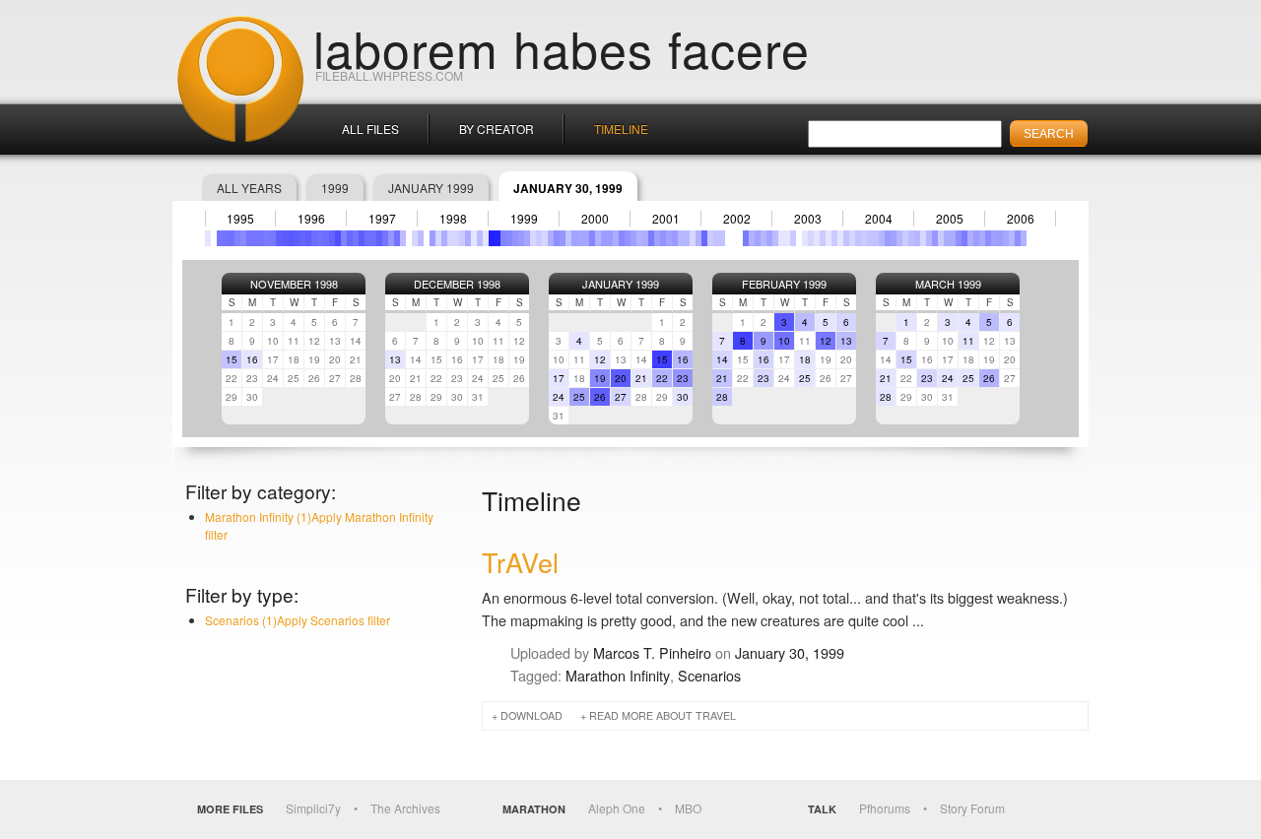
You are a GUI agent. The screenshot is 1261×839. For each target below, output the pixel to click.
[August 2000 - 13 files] (604, 238)
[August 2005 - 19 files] (959, 238)
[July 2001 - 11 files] (669, 238)
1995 (240, 218)
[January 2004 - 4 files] (846, 238)
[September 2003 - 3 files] (823, 238)
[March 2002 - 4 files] (716, 238)
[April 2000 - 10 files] (580, 238)
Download (531, 715)
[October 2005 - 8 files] (970, 238)
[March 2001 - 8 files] (645, 238)
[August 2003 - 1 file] (817, 238)
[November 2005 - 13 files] (976, 238)
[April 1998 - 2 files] (438, 238)
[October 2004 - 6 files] (899, 238)
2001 (666, 218)
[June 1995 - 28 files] (237, 238)
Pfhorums (884, 808)
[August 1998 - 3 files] (462, 238)
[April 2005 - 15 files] (935, 238)
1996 (311, 218)
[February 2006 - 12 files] (994, 238)
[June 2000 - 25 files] (592, 238)
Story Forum (972, 808)
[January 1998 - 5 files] (421, 238)
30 (683, 397)
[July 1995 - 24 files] (243, 238)
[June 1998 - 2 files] (450, 238)
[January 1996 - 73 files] (279, 238)
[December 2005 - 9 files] (982, 238)
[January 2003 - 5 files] (775, 238)
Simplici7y (313, 808)
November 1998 (294, 283)
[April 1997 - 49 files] (367, 238)
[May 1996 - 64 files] (302, 238)
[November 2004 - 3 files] (905, 238)
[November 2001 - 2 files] (693, 238)
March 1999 (948, 283)
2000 (595, 218)
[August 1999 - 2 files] (533, 238)
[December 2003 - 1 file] (840, 238)
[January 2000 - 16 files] (562, 238)
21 (641, 378)
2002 (737, 218)
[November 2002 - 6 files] (763, 238)
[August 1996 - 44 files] (320, 238)
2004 (879, 218)
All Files (370, 128)
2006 (1020, 218)
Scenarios (709, 675)
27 (621, 397)
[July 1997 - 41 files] (385, 238)
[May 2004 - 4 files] (870, 238)
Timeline (621, 128)
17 (558, 378)
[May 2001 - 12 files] (657, 238)
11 (968, 341)
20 (621, 378)
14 (722, 359)
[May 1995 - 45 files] (231, 238)
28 (722, 397)
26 (600, 397)
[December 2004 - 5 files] (911, 238)
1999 (335, 187)
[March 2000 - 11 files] (574, 238)
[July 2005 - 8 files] (953, 238)
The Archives (405, 808)
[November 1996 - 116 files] (338, 238)
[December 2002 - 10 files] (769, 238)
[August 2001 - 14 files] (675, 238)
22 (662, 378)
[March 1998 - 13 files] (432, 238)
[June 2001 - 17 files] (663, 238)
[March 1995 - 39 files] (220, 238)
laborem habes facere (561, 47)
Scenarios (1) (297, 620)
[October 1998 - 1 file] (474, 238)
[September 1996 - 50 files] (326, 238)
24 (558, 397)
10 (784, 341)
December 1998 (457, 283)
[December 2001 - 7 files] (698, 238)
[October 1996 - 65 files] (332, 238)
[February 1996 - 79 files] (285, 238)
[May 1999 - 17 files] (515, 238)
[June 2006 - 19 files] (1018, 238)
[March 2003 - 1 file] (787, 238)
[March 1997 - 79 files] (362, 238)
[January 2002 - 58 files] (704, 238)
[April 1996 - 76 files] (296, 238)
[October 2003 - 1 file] (828, 238)
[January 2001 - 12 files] (633, 238)
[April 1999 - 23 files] (509, 238)
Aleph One (616, 808)
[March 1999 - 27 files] (503, 238)
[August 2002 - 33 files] (746, 238)
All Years (249, 187)
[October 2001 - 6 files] (687, 238)
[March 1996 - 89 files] (291, 238)
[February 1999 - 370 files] (497, 238)
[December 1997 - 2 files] (415, 238)
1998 (453, 218)
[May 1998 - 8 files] (444, 238)
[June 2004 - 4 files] (876, 238)
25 (579, 397)
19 (600, 378)
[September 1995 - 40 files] (255, 238)
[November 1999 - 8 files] (551, 238)
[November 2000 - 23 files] (622, 238)
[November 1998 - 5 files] (480, 238)
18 (805, 359)
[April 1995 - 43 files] (226, 238)
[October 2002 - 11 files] (758, 238)
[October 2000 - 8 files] (616, 238)
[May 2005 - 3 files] (941, 238)
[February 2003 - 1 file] (781, 238)
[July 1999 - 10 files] (527, 238)
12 (600, 359)
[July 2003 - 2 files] (811, 238)
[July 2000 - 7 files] (598, 238)
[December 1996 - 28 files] (344, 238)
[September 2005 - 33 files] (964, 238)
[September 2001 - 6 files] (681, 238)
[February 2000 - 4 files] (568, 238)
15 (231, 359)
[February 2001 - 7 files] (639, 238)
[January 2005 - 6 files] (917, 238)
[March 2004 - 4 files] (858, 238)
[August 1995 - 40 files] (249, 238)
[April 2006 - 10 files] (1006, 238)
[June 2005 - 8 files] (947, 238)
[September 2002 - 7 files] (752, 238)
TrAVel (520, 562)
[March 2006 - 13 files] (1000, 238)
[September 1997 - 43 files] (397, 238)
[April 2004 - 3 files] (864, 238)
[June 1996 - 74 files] (308, 238)
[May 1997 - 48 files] (373, 238)
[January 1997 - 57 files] (350, 238)
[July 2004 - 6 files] (882, 238)
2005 (949, 218)
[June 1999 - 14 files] (521, 238)
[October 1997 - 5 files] (403, 238)
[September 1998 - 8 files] (468, 238)
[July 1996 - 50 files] (314, 238)
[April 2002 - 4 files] (722, 238)
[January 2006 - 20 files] (988, 238)
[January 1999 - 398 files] (492, 238)
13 (395, 359)
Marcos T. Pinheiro (652, 652)
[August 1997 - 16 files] (391, 238)
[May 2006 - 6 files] (1012, 238)
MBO (688, 808)
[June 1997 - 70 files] (379, 238)
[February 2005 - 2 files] (923, 238)
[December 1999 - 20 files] (557, 238)
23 (683, 378)
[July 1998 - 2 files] (456, 238)
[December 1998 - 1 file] (486, 238)
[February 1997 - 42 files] (356, 238)
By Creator (496, 128)
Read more (662, 715)
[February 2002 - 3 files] (710, 238)
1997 (382, 218)
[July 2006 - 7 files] (1024, 238)
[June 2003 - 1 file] (805, 238)
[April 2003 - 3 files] (793, 238)
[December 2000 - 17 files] (627, 238)
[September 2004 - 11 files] (893, 238)
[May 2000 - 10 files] (586, 238)
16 (252, 359)
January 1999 (431, 187)
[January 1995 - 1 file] (208, 238)
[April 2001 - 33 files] (651, 238)
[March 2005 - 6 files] (929, 238)
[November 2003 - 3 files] (834, 238)
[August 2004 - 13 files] (888, 238)
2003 (808, 218)
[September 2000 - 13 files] (610, 238)
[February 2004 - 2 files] (852, 238)
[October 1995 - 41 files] (261, 238)
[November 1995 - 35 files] (267, 238)
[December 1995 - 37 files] (273, 238)
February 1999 (784, 283)
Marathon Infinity (617, 675)
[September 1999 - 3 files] (539, 238)
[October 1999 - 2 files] (545, 238)
